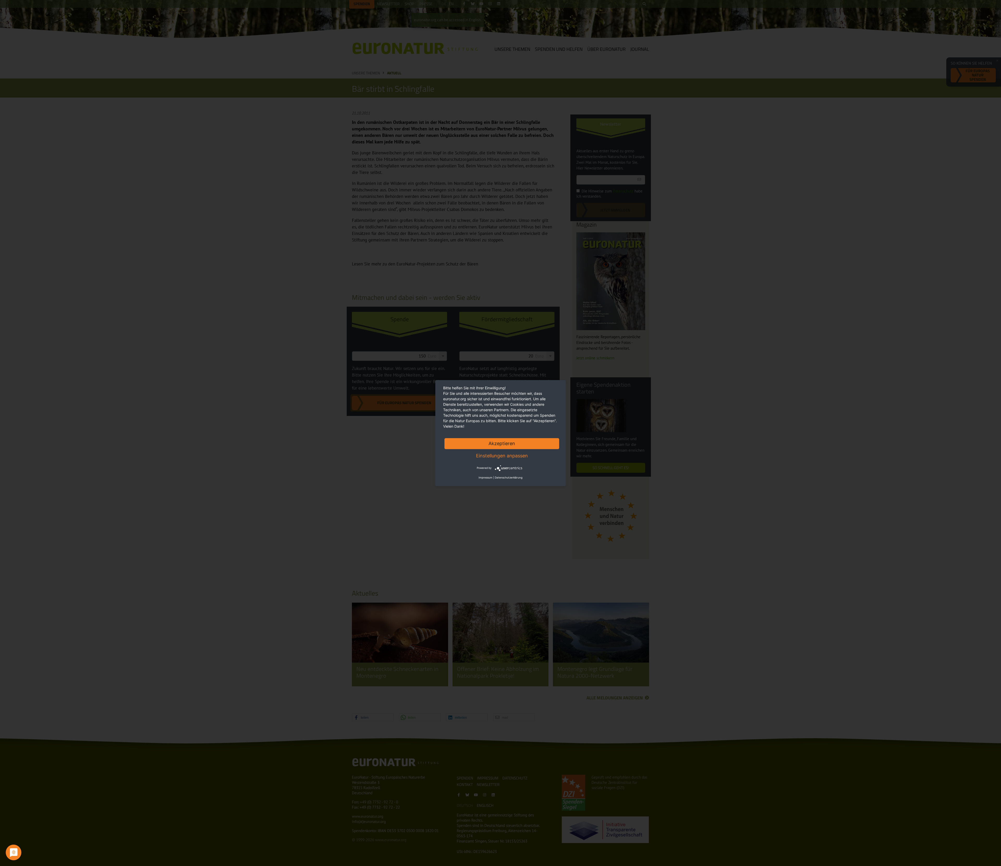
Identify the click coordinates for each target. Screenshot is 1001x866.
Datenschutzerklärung (508, 477)
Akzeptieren (502, 443)
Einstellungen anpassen (502, 455)
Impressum (485, 477)
